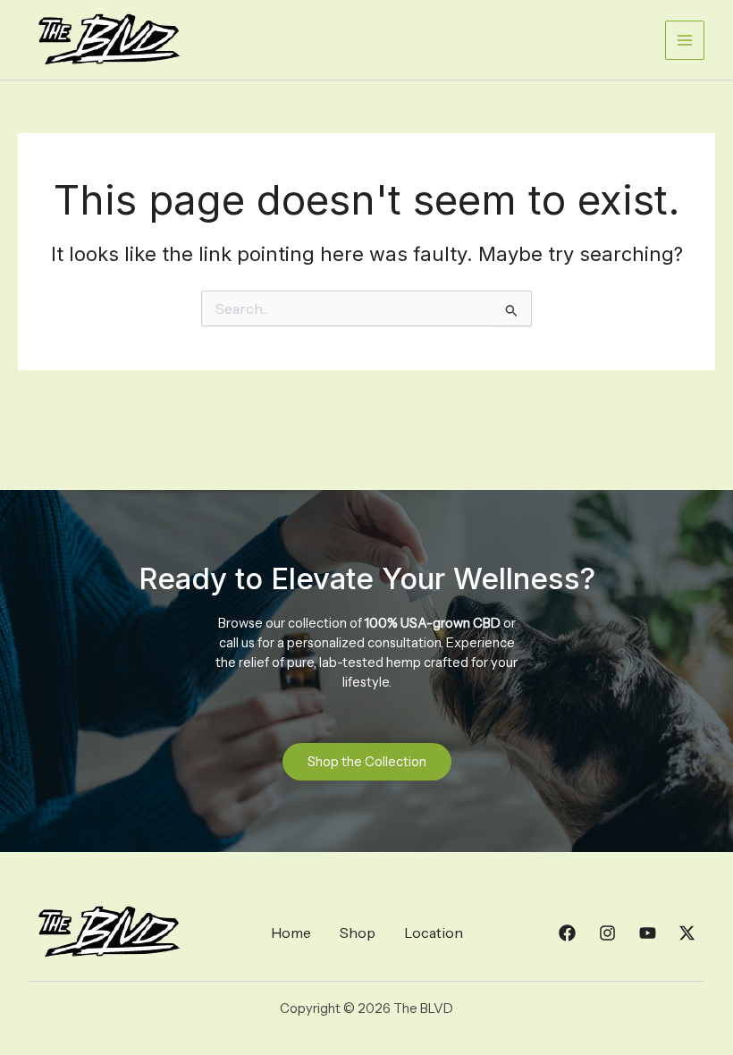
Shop (357, 932)
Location (433, 932)
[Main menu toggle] (684, 40)
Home (291, 932)
